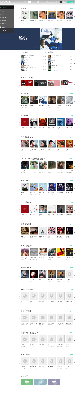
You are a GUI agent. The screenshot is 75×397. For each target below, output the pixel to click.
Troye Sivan (53, 67)
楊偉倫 (32, 67)
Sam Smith (53, 57)
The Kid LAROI (54, 63)
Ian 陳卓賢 (26, 63)
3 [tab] (39, 48)
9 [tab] (52, 48)
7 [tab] (48, 48)
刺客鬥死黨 (27, 59)
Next (74, 16)
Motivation (53, 69)
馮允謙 (28, 57)
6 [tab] (45, 48)
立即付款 (47, 2)
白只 (29, 67)
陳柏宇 (25, 57)
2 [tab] (37, 48)
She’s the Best (54, 65)
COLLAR (26, 60)
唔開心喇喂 (27, 65)
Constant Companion (56, 55)
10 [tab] (54, 48)
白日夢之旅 (27, 69)
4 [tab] (41, 48)
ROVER (25, 70)
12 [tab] (59, 48)
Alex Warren (53, 60)
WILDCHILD (54, 59)
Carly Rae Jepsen (54, 70)
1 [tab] (34, 48)
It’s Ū (25, 62)
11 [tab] (56, 48)
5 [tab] (43, 48)
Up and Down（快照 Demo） (31, 55)
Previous (19, 16)
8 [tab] (50, 48)
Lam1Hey (26, 67)
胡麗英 (35, 67)
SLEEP (52, 62)
